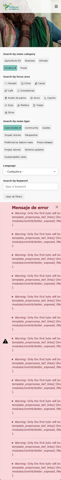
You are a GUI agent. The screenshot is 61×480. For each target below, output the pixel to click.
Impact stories (13, 135)
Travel (23, 68)
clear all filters (14, 196)
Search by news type (16, 121)
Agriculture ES (13, 60)
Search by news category (19, 54)
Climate (43, 60)
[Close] (57, 207)
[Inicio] (13, 6)
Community (31, 127)
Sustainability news (15, 157)
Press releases (45, 142)
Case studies (12, 127)
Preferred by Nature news (19, 142)
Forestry (9, 68)
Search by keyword (15, 180)
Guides (46, 127)
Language (9, 165)
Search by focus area (16, 76)
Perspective (31, 135)
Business (30, 60)
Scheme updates (34, 149)
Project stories (13, 149)
